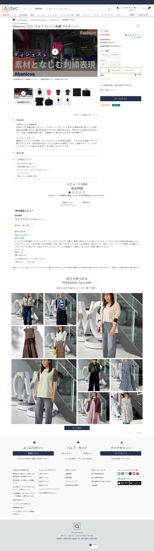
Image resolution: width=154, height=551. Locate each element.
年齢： (16, 255)
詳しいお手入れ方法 (24, 164)
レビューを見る (136, 37)
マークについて (23, 173)
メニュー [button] (26, 9)
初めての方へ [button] (66, 453)
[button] (125, 8)
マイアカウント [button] (120, 453)
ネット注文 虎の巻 (84, 459)
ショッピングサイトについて (49, 489)
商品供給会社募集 (71, 485)
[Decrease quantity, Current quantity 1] (101, 78)
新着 (32, 15)
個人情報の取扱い (97, 477)
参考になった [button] (19, 262)
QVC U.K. (71, 536)
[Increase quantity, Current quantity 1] (109, 78)
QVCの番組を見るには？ (47, 493)
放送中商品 (24, 15)
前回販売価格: (105, 40)
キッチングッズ (107, 15)
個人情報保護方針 (97, 474)
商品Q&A (86, 202)
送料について (43, 477)
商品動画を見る (23, 102)
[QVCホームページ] (14, 20)
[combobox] (77, 9)
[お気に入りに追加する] (138, 26)
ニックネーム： (19, 250)
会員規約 (94, 485)
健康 (77, 15)
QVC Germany (80, 536)
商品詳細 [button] (20, 120)
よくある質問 (70, 459)
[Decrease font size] (97, 115)
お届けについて (44, 481)
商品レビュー (68, 202)
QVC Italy (90, 536)
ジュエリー (86, 15)
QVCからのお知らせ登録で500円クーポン (32, 459)
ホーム (96, 15)
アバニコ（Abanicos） (21, 23)
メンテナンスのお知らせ (21, 504)
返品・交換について (107, 90)
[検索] (109, 9)
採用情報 (68, 477)
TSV (15, 15)
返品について (43, 485)
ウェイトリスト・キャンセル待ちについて (32, 170)
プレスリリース (70, 481)
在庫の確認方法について (26, 167)
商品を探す (7, 15)
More (77, 428)
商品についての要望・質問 (26, 176)
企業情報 (68, 474)
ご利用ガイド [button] (87, 453)
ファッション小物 (67, 15)
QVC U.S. (64, 536)
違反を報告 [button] (31, 262)
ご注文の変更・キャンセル (120, 459)
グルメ (118, 15)
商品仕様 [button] (20, 153)
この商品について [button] (23, 159)
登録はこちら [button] (33, 453)
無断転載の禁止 (18, 507)
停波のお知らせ (18, 500)
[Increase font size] (94, 115)
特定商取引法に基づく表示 (100, 481)
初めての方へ (144, 15)
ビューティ (41, 15)
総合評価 (18, 215)
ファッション (52, 15)
